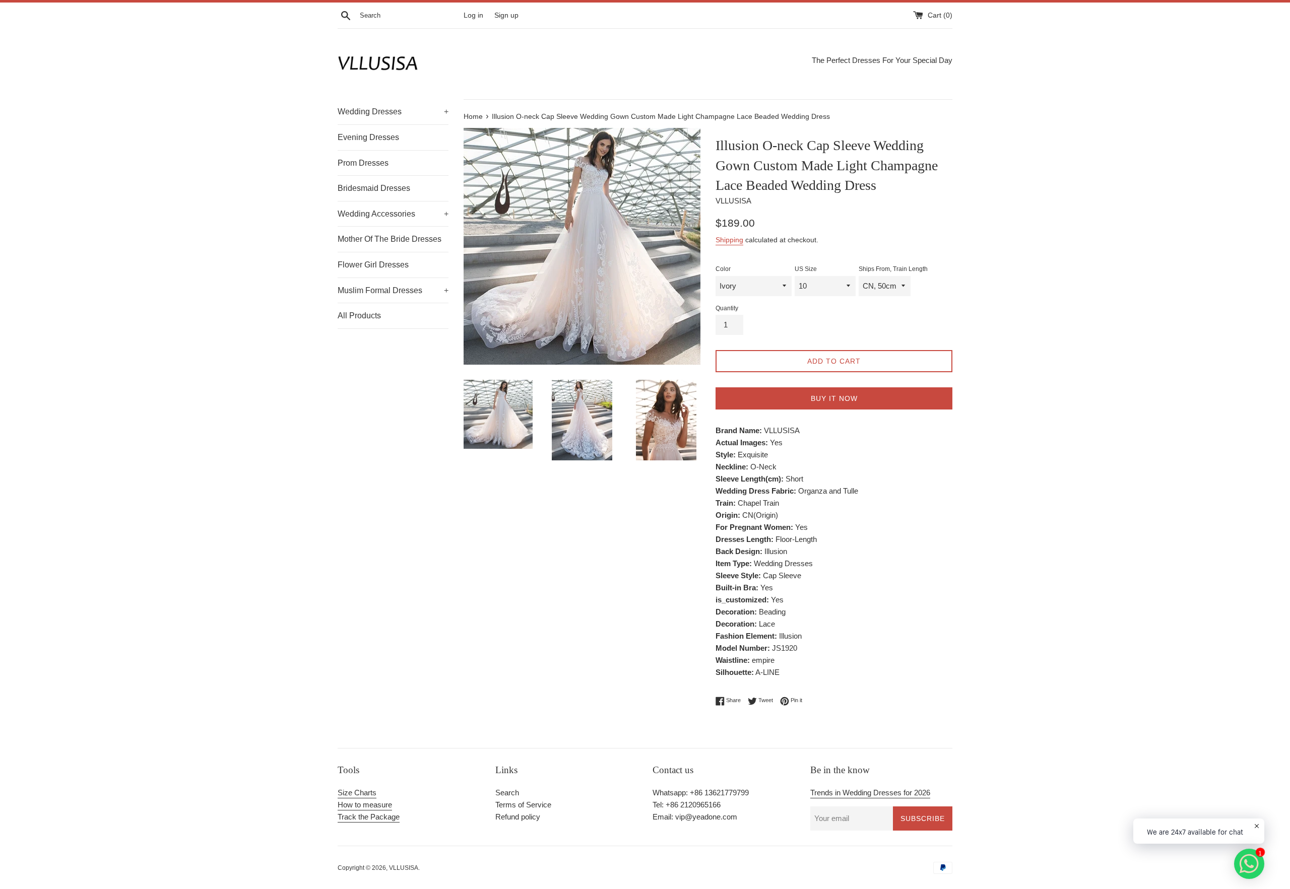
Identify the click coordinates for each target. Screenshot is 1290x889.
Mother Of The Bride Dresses (389, 239)
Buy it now (834, 398)
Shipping (729, 240)
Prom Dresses (363, 163)
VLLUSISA (403, 867)
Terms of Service (523, 804)
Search (507, 792)
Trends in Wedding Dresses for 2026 (870, 792)
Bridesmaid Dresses (374, 188)
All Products (359, 315)
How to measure (365, 804)
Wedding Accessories (393, 214)
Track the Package (369, 816)
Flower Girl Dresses (373, 264)
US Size (806, 268)
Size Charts (357, 792)
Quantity (727, 308)
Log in (473, 15)
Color (723, 268)
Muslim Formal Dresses (393, 290)
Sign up (506, 15)
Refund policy (517, 816)
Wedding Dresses (393, 111)
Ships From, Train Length (893, 268)
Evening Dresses (368, 137)
